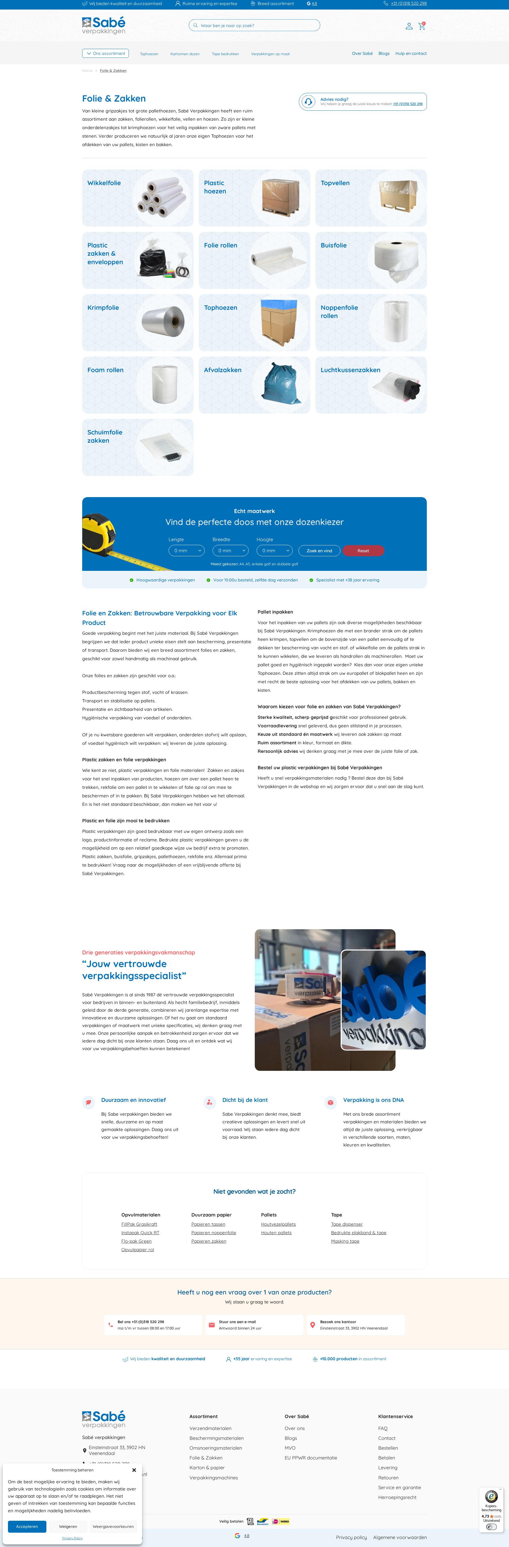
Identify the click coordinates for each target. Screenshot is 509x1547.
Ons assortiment (109, 53)
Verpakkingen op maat (270, 53)
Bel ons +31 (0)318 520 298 (141, 1321)
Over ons (295, 1428)
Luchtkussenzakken (350, 370)
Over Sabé (362, 53)
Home (87, 70)
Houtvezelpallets (278, 1224)
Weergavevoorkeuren (113, 1526)
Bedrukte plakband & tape (359, 1232)
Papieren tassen (208, 1224)
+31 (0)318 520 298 (409, 3)
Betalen (386, 1457)
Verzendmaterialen (210, 1428)
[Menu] (500, 1490)
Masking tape (345, 1241)
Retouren (388, 1477)
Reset (363, 550)
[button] (134, 1470)
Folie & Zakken (206, 1457)
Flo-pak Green (136, 1241)
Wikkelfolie (104, 183)
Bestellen (388, 1448)
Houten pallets (276, 1232)
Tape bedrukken (225, 53)
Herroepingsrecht (397, 1497)
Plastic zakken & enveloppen (105, 253)
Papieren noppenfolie (213, 1232)
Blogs (384, 53)
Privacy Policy (72, 1538)
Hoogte (265, 539)
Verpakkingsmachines (214, 1477)
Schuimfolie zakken (104, 436)
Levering (387, 1467)
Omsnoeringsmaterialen (216, 1448)
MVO (290, 1448)
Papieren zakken (208, 1241)
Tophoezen (149, 53)
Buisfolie (334, 245)
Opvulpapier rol (137, 1249)
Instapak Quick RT (140, 1232)
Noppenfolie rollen (339, 311)
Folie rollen (220, 245)
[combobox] (187, 550)
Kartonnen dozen (185, 53)
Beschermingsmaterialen (217, 1438)
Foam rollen (105, 370)
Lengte (176, 539)
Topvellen (335, 183)
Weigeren (68, 1526)
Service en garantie (399, 1487)
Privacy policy (351, 1537)
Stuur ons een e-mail (237, 1321)
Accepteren (27, 1526)
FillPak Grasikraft (139, 1224)
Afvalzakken (223, 370)
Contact (387, 1438)
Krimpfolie (103, 307)
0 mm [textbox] (180, 550)
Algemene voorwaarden (400, 1537)
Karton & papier (207, 1467)
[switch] (491, 1527)
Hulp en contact (411, 53)
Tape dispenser (347, 1224)
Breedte (221, 539)
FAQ (383, 1428)
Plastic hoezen (215, 187)
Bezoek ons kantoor (338, 1321)
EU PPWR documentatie (311, 1457)
